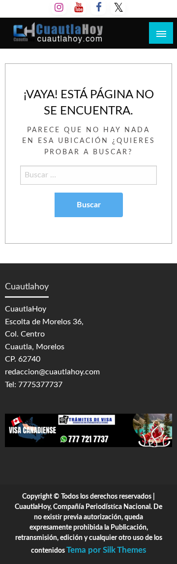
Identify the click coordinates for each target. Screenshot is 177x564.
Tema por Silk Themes (106, 550)
